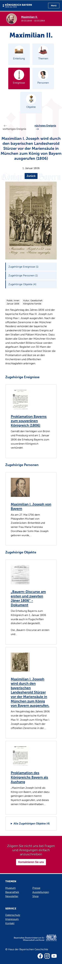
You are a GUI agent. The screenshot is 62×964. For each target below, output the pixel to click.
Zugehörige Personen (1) (23, 275)
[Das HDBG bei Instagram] (47, 956)
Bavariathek (12, 892)
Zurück (31, 176)
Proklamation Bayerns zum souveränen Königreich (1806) (29, 421)
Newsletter (11, 896)
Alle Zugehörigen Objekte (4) (32, 823)
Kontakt (9, 923)
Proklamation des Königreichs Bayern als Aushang (29, 777)
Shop (35, 896)
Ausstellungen (40, 892)
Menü (54, 5)
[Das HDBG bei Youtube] (54, 956)
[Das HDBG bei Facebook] (40, 956)
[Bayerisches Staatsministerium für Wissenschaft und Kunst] (31, 941)
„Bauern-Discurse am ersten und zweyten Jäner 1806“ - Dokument (28, 598)
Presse (36, 888)
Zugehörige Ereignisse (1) (23, 266)
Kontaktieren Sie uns (31, 862)
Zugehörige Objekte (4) (22, 284)
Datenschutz (12, 915)
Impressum (12, 919)
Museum (10, 888)
